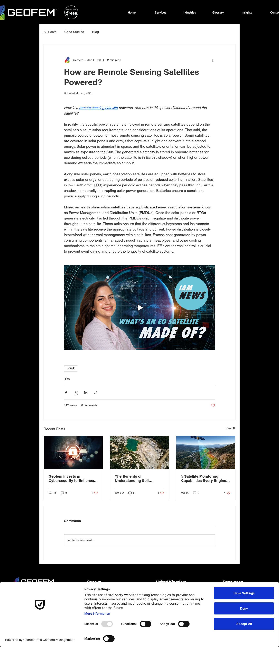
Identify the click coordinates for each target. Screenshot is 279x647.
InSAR (71, 368)
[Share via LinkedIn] (86, 393)
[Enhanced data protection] (73, 452)
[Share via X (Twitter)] (76, 393)
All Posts (50, 32)
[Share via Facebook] (66, 393)
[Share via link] (96, 393)
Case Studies (74, 32)
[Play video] (139, 307)
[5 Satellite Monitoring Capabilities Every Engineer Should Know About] (205, 452)
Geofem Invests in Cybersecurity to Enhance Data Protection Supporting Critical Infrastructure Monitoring (72, 478)
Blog (95, 32)
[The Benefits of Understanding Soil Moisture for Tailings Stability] (139, 452)
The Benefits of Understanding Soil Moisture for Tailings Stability (132, 478)
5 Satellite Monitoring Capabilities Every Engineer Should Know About (205, 478)
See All (231, 428)
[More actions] (212, 59)
